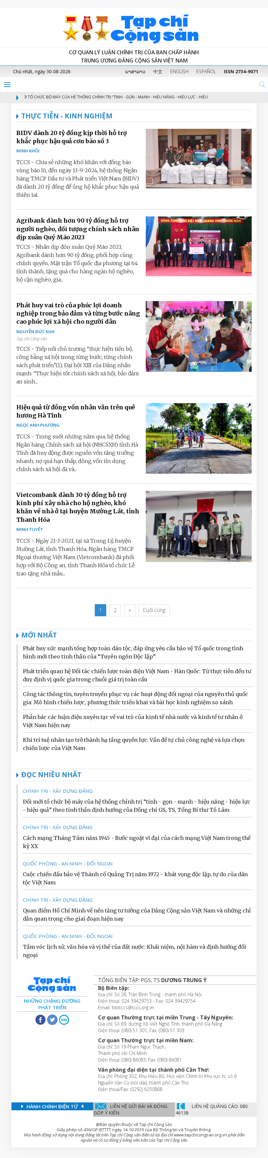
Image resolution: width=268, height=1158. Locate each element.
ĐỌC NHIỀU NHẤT (51, 774)
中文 (157, 71)
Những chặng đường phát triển (52, 1004)
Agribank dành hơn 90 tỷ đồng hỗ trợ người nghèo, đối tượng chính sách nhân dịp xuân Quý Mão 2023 (77, 229)
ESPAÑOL (206, 71)
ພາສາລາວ (135, 71)
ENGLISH (179, 71)
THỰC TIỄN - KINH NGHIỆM (66, 115)
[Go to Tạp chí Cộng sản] (134, 27)
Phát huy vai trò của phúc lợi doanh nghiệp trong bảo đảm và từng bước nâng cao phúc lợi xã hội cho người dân (78, 313)
